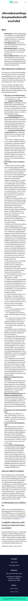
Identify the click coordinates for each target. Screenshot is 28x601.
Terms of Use (14, 591)
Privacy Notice (14, 588)
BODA (6, 169)
